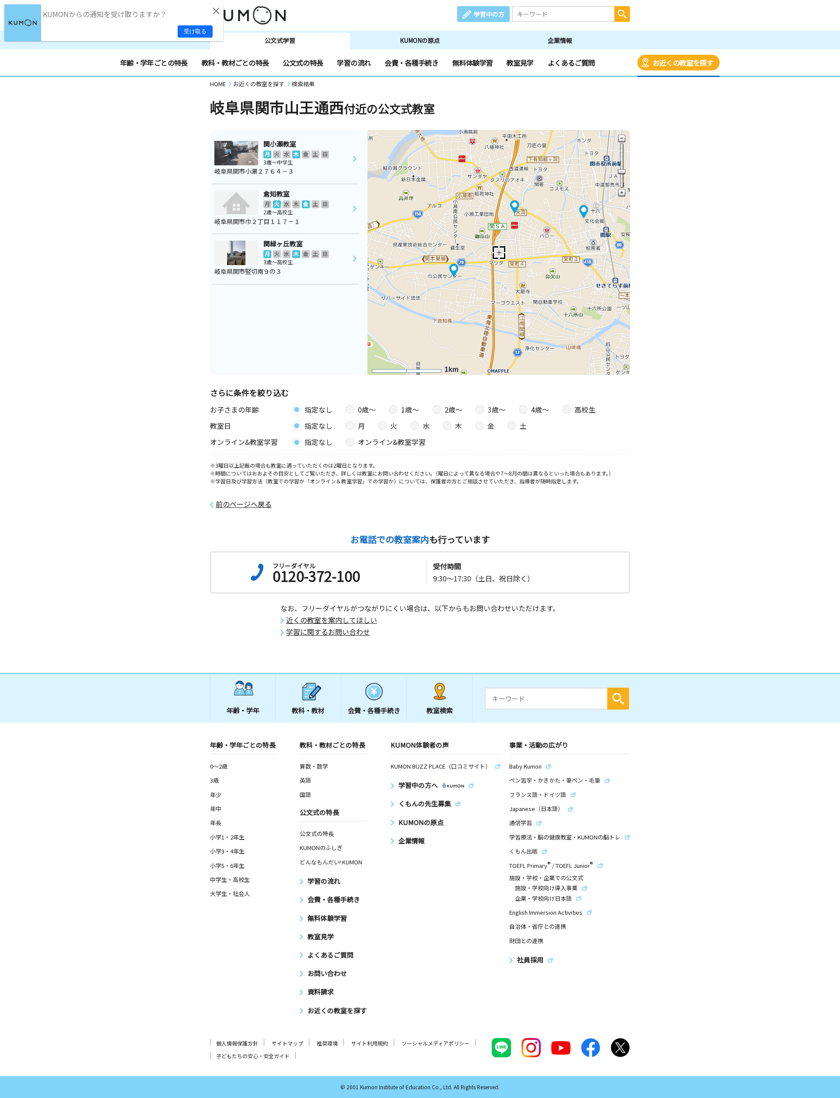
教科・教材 (308, 710)
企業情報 (560, 40)
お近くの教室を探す (683, 62)
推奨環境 (327, 1043)
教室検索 (440, 710)
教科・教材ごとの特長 (235, 62)
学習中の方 (489, 14)
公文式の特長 (303, 62)
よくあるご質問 (571, 62)
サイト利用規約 (369, 1043)
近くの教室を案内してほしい (331, 620)
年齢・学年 (243, 710)
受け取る (195, 31)
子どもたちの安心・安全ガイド (253, 1056)
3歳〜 (497, 409)
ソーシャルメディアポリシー (435, 1043)
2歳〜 (453, 409)
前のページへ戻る (244, 504)
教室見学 (520, 62)
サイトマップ (287, 1043)
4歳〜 (540, 409)
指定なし (318, 409)
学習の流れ (354, 62)
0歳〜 (367, 409)
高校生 (584, 409)
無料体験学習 (472, 62)
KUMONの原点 (420, 40)
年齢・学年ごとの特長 (154, 62)
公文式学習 (280, 40)
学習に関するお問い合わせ (328, 631)
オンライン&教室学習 (392, 442)
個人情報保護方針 (237, 1043)
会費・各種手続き (411, 62)
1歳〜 (410, 409)
